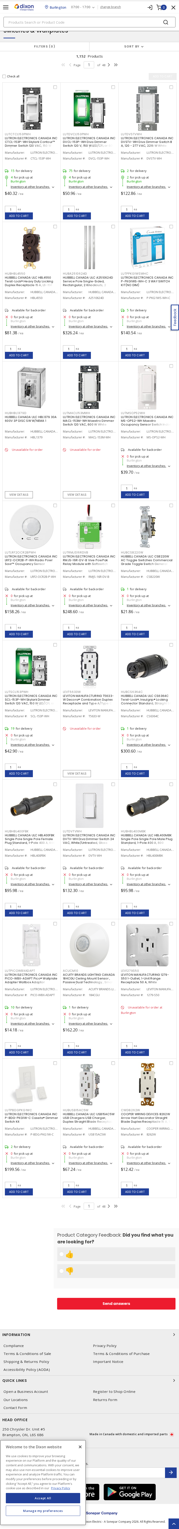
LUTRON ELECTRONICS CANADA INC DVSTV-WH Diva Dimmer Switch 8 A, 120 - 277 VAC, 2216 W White (147, 142)
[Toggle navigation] (5, 7)
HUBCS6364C (132, 692)
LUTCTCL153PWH (18, 134)
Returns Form (105, 1400)
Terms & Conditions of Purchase (121, 1353)
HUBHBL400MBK (133, 831)
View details (19, 495)
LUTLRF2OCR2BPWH (20, 552)
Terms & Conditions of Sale (27, 1353)
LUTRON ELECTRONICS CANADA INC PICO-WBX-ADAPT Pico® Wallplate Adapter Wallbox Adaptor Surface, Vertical (31, 980)
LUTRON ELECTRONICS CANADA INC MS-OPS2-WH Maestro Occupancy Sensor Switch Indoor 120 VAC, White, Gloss (147, 422)
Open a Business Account (25, 1391)
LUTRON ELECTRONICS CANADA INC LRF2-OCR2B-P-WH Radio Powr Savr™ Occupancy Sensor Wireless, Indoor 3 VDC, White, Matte (31, 563)
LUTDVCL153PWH (76, 134)
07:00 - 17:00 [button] (80, 7)
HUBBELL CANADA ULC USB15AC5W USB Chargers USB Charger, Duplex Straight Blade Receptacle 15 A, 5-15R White (89, 1119)
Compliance (13, 1345)
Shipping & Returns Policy (26, 1361)
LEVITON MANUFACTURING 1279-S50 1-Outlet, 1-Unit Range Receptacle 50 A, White (145, 978)
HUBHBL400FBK (17, 831)
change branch (110, 7)
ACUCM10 (70, 971)
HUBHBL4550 (15, 274)
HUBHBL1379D (15, 413)
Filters (43, 46)
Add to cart (19, 216)
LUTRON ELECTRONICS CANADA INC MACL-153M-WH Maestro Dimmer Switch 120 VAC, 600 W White (89, 420)
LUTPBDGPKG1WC (18, 1110)
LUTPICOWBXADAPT (20, 971)
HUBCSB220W (132, 552)
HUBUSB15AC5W (76, 1110)
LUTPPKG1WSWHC (134, 274)
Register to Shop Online (114, 1391)
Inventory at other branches (30, 187)
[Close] (80, 1447)
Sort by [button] (132, 46)
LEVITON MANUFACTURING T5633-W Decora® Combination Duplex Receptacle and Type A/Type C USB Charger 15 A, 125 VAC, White (88, 701)
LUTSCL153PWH (16, 692)
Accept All (43, 1498)
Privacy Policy (105, 1345)
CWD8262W (130, 1110)
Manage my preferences (43, 1511)
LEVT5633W (72, 692)
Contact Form (15, 1407)
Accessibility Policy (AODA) (26, 1369)
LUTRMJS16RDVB (75, 552)
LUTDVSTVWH (131, 134)
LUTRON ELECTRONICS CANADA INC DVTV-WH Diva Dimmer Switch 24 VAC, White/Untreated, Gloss (89, 839)
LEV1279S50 (130, 971)
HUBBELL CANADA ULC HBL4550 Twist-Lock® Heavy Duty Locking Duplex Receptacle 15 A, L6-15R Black (29, 283)
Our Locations (15, 1400)
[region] (43, 1482)
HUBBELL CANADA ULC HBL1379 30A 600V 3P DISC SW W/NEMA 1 (31, 419)
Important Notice (108, 1361)
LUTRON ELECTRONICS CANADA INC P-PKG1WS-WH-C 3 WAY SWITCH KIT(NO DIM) (147, 281)
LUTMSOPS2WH (133, 413)
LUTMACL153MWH (76, 413)
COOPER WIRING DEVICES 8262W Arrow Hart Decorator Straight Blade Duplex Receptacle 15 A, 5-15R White (146, 1119)
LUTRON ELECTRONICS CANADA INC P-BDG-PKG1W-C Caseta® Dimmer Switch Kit (31, 1118)
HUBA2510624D (75, 274)
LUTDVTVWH (72, 831)
